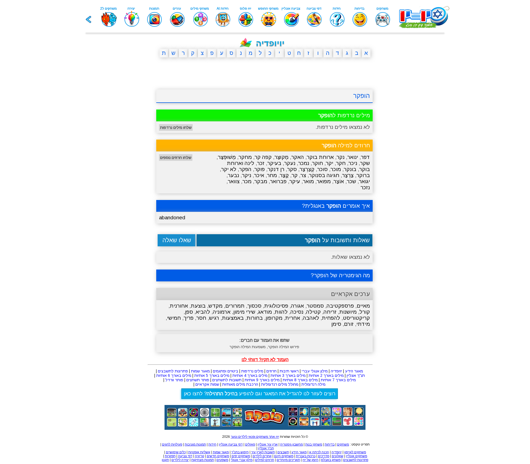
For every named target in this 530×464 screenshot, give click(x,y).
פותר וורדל (174, 380)
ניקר (246, 175)
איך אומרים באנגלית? (336, 206)
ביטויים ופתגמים (225, 371)
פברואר (278, 181)
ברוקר (363, 175)
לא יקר (228, 169)
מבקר (260, 181)
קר (295, 175)
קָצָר (284, 175)
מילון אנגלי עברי (315, 371)
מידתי (363, 324)
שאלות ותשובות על (337, 240)
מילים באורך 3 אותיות (288, 375)
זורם (349, 324)
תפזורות (170, 456)
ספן (189, 312)
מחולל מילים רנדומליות (279, 384)
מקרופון (274, 318)
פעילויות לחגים (172, 444)
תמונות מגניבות (195, 444)
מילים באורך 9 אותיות (262, 380)
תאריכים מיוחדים (288, 460)
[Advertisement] (130, 147)
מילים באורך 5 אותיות (211, 375)
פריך (189, 318)
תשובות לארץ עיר (263, 452)
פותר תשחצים (197, 380)
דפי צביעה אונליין (231, 444)
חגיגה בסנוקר (324, 175)
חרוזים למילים (264, 460)
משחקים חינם (283, 456)
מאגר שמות (200, 371)
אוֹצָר (338, 181)
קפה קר (263, 157)
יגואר (364, 181)
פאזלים (250, 444)
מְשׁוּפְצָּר (227, 157)
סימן (336, 324)
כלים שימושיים (176, 452)
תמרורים (235, 306)
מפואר (324, 181)
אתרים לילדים (262, 456)
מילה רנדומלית (313, 384)
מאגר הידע (354, 371)
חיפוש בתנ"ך (240, 452)
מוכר (335, 169)
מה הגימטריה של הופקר (342, 275)
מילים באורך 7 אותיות (338, 380)
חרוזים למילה (346, 145)
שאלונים (337, 456)
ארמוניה (221, 312)
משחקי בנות (313, 444)
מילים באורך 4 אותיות (249, 375)
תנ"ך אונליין (356, 375)
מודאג (265, 312)
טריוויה (199, 456)
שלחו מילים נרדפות (176, 127)
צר (303, 175)
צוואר (234, 181)
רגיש (214, 318)
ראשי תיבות (289, 371)
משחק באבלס (331, 460)
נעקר (289, 163)
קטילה (313, 312)
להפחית (331, 318)
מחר (272, 175)
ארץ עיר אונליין (268, 444)
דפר (365, 157)
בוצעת (198, 306)
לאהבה (311, 318)
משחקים (343, 444)
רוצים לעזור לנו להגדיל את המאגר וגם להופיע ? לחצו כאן (259, 393)
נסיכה (296, 312)
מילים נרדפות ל (344, 115)
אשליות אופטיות (199, 452)
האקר (297, 157)
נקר (340, 157)
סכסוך (254, 306)
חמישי (174, 318)
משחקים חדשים (218, 456)
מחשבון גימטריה (291, 444)
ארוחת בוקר (320, 157)
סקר (292, 169)
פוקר (259, 169)
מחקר (245, 157)
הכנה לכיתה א (319, 452)
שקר (365, 163)
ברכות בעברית (306, 456)
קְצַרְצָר (307, 169)
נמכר (303, 163)
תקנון (165, 460)
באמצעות (233, 318)
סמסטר (315, 306)
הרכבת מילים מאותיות (240, 384)
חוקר (317, 163)
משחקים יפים (241, 456)
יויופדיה (336, 371)
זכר (260, 163)
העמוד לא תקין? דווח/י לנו (265, 359)
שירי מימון (244, 312)
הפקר (245, 169)
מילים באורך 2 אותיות (326, 375)
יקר (329, 163)
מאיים (363, 306)
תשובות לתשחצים (227, 380)
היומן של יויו (311, 460)
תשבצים (283, 452)
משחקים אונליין (356, 456)
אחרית (292, 318)
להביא (203, 312)
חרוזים (271, 371)
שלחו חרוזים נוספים (175, 157)
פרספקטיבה (340, 306)
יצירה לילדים (180, 460)
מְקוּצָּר (281, 157)
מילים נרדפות (252, 371)
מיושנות (348, 312)
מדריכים (323, 456)
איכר (259, 175)
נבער (233, 175)
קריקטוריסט (356, 318)
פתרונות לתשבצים (173, 371)
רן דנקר (275, 169)
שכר (351, 181)
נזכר (365, 187)
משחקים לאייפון (355, 452)
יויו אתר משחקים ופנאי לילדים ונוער (255, 437)
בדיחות (330, 444)
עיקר (294, 181)
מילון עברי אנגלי (242, 460)
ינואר (352, 157)
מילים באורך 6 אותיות (173, 375)
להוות (281, 312)
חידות (212, 444)
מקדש (215, 306)
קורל (364, 312)
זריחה (330, 312)
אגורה (297, 306)
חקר (341, 163)
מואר (308, 181)
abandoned (172, 217)
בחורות (255, 318)
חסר (201, 318)
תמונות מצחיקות (202, 460)
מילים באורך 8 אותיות (300, 380)
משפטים (222, 460)
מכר (246, 181)
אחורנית (179, 306)
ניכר (352, 163)
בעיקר (274, 163)
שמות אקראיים (207, 384)
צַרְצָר (348, 175)
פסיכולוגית (276, 306)
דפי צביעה (185, 456)
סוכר (322, 169)
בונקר (350, 169)
